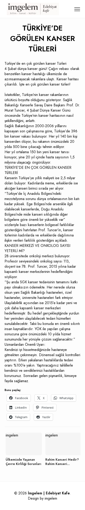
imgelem (51, 498)
